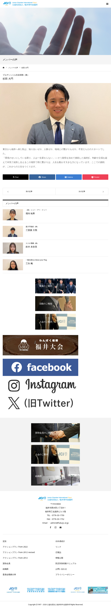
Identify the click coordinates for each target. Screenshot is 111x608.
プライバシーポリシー (65, 574)
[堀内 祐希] (13, 214)
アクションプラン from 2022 (15, 546)
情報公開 (59, 558)
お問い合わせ (61, 569)
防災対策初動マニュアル (66, 563)
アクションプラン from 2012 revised (19, 552)
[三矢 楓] (13, 264)
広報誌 (58, 552)
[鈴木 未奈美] (13, 248)
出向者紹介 (60, 541)
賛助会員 (6, 563)
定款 (4, 541)
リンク (58, 546)
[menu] (107, 4)
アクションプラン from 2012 (15, 558)
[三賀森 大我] (13, 231)
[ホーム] (4, 67)
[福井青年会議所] (20, 3)
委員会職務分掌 (9, 574)
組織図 (5, 569)
